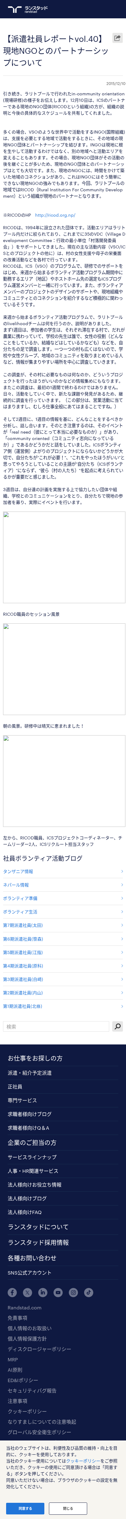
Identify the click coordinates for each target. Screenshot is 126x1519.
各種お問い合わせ (32, 1258)
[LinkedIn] (42, 1292)
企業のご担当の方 (32, 1142)
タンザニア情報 (18, 871)
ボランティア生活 (20, 911)
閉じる (68, 1508)
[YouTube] (58, 1292)
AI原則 (15, 1370)
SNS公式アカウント (30, 1272)
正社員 (15, 1086)
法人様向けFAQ (25, 1212)
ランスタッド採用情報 (38, 1242)
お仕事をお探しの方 (35, 1058)
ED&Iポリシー (23, 1380)
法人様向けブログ (27, 1198)
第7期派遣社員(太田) (23, 925)
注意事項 (17, 1401)
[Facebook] (12, 1292)
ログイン (103, 9)
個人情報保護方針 (27, 1338)
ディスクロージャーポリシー (39, 1349)
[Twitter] (27, 1292)
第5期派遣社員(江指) (23, 952)
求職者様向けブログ (30, 1114)
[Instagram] (73, 1292)
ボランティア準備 (20, 898)
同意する (25, 1508)
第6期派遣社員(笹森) (23, 938)
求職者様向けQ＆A (28, 1128)
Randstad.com (25, 1307)
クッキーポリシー (27, 1411)
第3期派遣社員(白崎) (23, 979)
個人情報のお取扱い (30, 1328)
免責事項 (17, 1318)
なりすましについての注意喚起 (42, 1422)
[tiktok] (88, 1292)
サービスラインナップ (32, 1157)
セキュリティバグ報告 (32, 1390)
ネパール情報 (16, 884)
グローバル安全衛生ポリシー (39, 1432)
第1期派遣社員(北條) (22, 1006)
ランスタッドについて (38, 1227)
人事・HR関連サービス (33, 1171)
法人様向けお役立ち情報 (34, 1184)
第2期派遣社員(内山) (23, 992)
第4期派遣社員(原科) (23, 965)
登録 (92, 9)
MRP (13, 1359)
